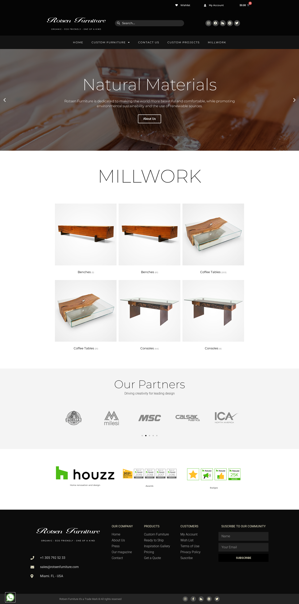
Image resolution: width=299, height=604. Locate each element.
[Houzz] (223, 23)
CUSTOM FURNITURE (109, 42)
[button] (4, 99)
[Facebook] (216, 23)
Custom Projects (183, 42)
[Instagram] (208, 23)
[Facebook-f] (193, 599)
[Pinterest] (230, 23)
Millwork (217, 42)
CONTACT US (148, 42)
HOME (78, 42)
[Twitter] (237, 23)
